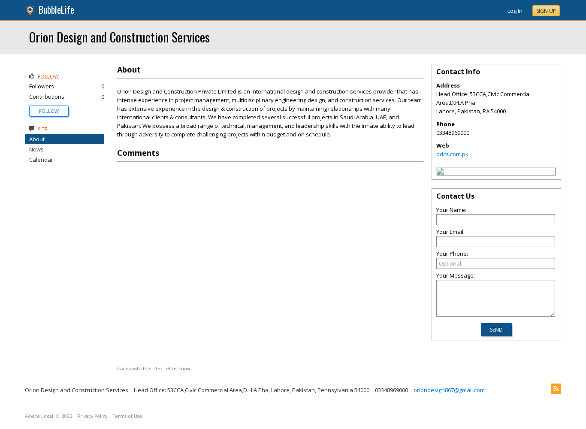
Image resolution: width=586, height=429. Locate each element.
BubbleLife (56, 9)
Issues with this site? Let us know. (154, 368)
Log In (515, 11)
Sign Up (546, 11)
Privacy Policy (92, 416)
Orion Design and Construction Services (119, 36)
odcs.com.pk (452, 154)
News (36, 149)
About (37, 139)
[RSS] (556, 389)
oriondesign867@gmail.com (449, 390)
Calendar (41, 159)
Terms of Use (127, 416)
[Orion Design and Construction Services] (440, 172)
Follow (49, 111)
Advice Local (39, 416)
